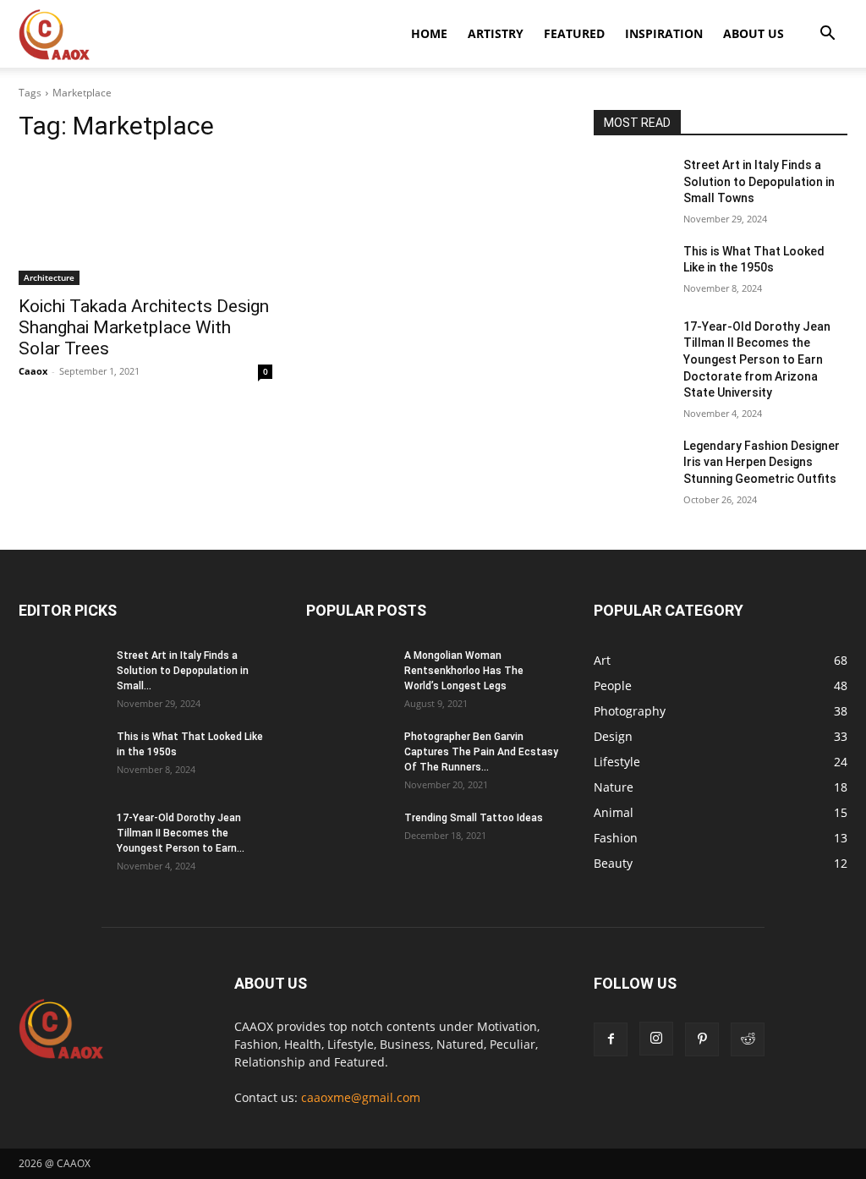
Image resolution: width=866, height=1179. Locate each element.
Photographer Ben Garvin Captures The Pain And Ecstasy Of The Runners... (481, 752)
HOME (429, 33)
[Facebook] (611, 1039)
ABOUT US (753, 33)
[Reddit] (748, 1039)
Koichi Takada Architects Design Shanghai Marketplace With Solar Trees (144, 327)
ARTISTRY (495, 33)
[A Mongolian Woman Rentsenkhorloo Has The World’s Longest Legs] (348, 677)
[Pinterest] (702, 1039)
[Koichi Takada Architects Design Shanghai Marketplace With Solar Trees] (145, 221)
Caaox (33, 371)
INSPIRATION (664, 33)
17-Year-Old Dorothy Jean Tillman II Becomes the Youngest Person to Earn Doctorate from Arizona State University (756, 359)
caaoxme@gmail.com (360, 1097)
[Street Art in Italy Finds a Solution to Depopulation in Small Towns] (632, 184)
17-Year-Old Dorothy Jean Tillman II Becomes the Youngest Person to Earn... (180, 833)
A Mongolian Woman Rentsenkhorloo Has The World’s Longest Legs (463, 671)
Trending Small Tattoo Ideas (473, 818)
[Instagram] (656, 1039)
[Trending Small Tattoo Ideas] (348, 839)
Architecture (49, 277)
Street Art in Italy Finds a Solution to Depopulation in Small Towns (759, 181)
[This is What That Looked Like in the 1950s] (632, 270)
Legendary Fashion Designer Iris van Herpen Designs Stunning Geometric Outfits (761, 462)
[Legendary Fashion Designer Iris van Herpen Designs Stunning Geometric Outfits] (632, 464)
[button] (827, 35)
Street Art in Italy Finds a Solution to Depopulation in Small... (183, 671)
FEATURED (574, 33)
